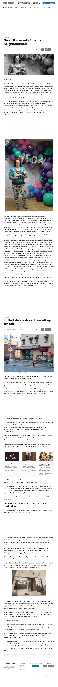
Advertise (22, 669)
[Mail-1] (4, 3)
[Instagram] (6, 3)
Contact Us (22, 666)
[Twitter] (11, 3)
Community (7, 37)
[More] (52, 49)
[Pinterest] (49, 49)
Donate (22, 668)
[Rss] (13, 3)
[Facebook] (9, 3)
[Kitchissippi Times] (28, 3)
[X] (46, 49)
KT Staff (7, 49)
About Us (22, 665)
